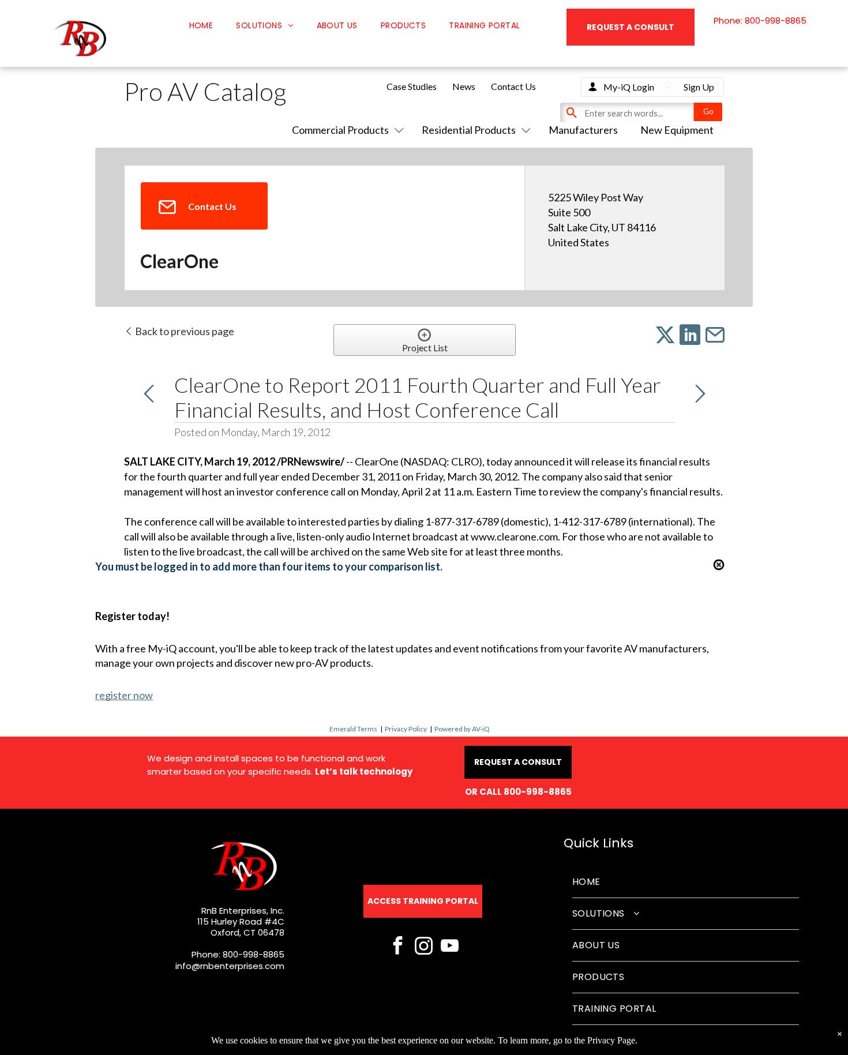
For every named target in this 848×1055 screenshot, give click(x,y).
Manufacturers (583, 129)
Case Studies (412, 86)
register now (124, 695)
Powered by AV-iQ (462, 728)
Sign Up (699, 86)
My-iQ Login (628, 86)
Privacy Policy (406, 728)
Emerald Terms (353, 728)
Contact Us (513, 86)
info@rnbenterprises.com (229, 966)
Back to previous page (183, 331)
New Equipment (677, 129)
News (463, 86)
